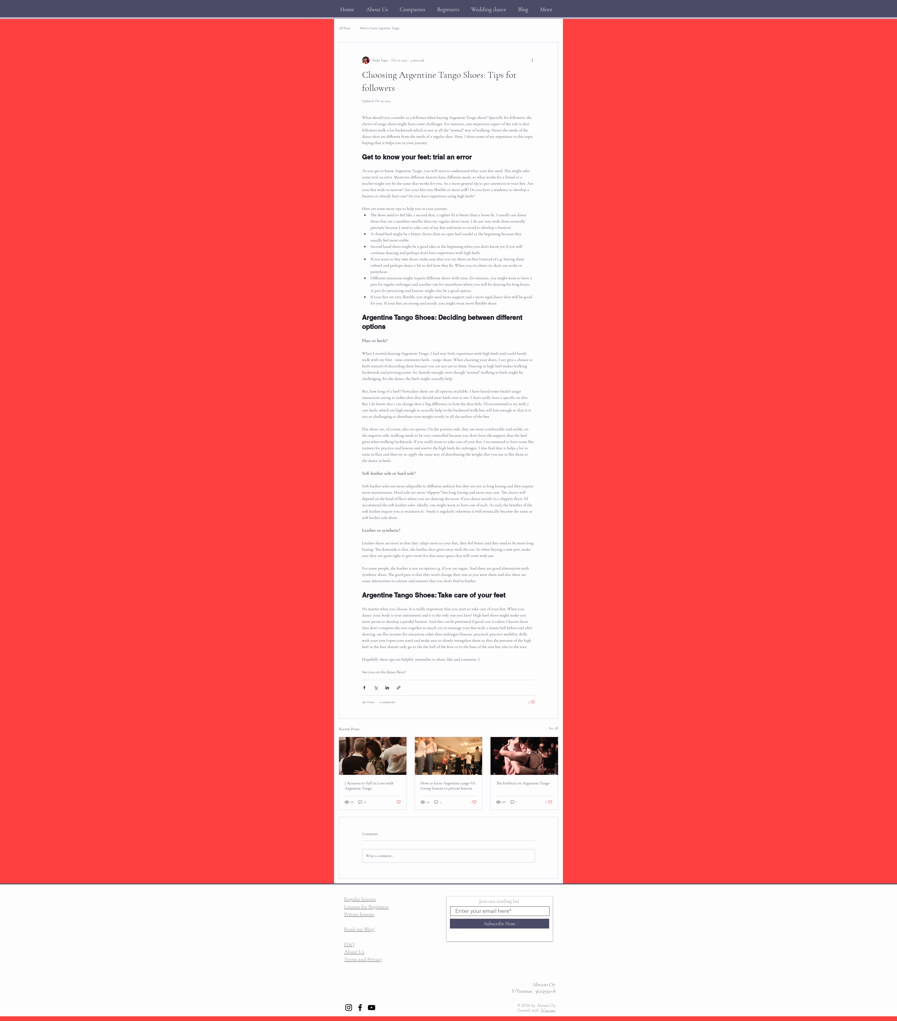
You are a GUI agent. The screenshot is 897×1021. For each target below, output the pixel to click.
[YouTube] (371, 1007)
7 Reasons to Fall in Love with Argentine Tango (369, 785)
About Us (354, 952)
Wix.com (547, 1011)
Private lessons (359, 914)
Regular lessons (360, 899)
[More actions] (532, 60)
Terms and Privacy (363, 959)
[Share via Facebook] (364, 687)
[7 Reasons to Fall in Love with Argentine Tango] (372, 756)
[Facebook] (360, 1007)
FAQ (349, 944)
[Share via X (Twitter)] (376, 687)
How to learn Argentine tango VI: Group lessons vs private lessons (448, 785)
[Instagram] (348, 1007)
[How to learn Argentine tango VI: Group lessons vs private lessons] (448, 756)
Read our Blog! (359, 929)
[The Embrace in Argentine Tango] (524, 756)
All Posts (345, 28)
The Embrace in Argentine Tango (523, 783)
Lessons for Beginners (366, 907)
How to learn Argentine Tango (379, 28)
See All (553, 728)
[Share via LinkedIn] (387, 687)
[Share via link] (398, 687)
